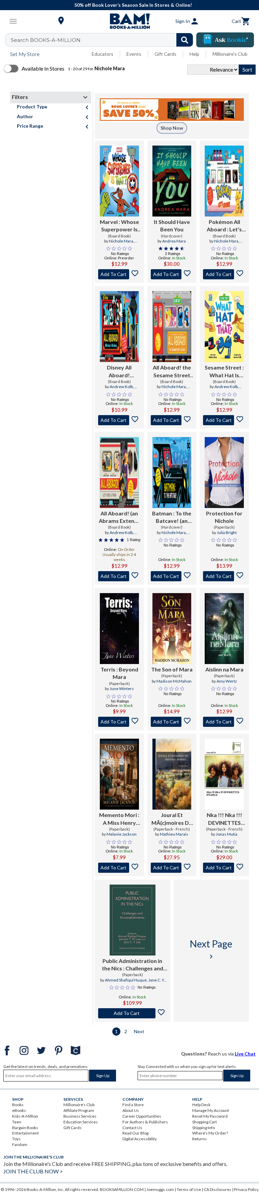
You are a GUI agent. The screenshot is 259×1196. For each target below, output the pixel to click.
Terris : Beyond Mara (119, 673)
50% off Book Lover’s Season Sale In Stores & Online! (133, 5)
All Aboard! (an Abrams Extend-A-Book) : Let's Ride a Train (119, 517)
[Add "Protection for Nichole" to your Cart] (224, 576)
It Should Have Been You (172, 225)
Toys (16, 1138)
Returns (199, 1138)
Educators (102, 54)
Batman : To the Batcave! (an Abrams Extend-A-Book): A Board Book (171, 517)
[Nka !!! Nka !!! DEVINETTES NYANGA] (224, 774)
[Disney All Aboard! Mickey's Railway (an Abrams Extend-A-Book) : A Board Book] (119, 326)
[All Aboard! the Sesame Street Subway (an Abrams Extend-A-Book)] (172, 326)
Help (194, 54)
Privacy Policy (246, 1189)
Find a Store (133, 1104)
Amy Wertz (227, 681)
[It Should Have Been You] (172, 181)
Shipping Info (203, 1127)
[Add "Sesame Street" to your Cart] (224, 420)
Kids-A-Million (25, 1116)
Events (133, 54)
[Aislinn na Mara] (224, 628)
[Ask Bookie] (225, 39)
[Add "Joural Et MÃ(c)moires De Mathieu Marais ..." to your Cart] (172, 868)
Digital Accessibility (139, 1138)
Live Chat (245, 1054)
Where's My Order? (210, 1133)
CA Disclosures (217, 1189)
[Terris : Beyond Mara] (119, 628)
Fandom (19, 1144)
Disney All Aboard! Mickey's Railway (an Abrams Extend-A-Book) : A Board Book (119, 371)
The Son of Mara (172, 669)
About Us (130, 1110)
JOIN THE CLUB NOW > (33, 1171)
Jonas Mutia (226, 834)
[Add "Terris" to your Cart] (119, 722)
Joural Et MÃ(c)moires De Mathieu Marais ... (171, 819)
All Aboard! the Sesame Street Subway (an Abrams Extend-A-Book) (171, 371)
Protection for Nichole (224, 517)
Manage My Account (210, 1110)
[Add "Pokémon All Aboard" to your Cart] (224, 274)
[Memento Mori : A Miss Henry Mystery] (119, 774)
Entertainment (25, 1133)
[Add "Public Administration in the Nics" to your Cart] (132, 1013)
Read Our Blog (135, 1133)
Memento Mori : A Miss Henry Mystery (119, 819)
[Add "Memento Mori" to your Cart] (119, 868)
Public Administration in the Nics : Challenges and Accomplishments (132, 965)
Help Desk (201, 1104)
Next (139, 1031)
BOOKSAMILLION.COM (122, 1189)
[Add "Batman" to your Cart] (172, 576)
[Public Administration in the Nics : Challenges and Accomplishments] (132, 920)
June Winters (122, 688)
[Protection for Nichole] (224, 472)
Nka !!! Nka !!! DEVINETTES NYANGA (224, 819)
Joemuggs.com (160, 1189)
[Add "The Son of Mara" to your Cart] (172, 722)
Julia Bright (227, 532)
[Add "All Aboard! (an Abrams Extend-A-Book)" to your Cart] (119, 576)
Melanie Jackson (122, 834)
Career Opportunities (141, 1116)
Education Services (80, 1121)
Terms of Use (189, 1189)
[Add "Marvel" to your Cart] (119, 274)
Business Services (79, 1116)
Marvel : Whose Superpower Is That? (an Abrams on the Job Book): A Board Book (119, 226)
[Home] (129, 21)
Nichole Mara (121, 241)
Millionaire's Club (230, 54)
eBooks (19, 1110)
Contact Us (132, 1127)
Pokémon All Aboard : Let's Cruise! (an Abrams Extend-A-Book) (224, 226)
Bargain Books (25, 1127)
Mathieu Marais (174, 834)
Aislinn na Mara (224, 669)
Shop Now (172, 128)
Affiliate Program (78, 1110)
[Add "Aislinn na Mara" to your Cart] (224, 722)
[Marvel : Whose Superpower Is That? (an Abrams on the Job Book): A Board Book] (119, 181)
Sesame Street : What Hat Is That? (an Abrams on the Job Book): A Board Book (224, 371)
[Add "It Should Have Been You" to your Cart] (172, 274)
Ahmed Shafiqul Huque (126, 980)
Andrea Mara (174, 241)
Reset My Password (210, 1116)
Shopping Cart (204, 1121)
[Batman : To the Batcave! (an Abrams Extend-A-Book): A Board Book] (172, 472)
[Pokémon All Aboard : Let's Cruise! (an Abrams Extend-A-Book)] (224, 181)
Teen (16, 1121)
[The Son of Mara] (172, 628)
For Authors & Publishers (145, 1121)
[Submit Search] (184, 40)
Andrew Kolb (121, 386)
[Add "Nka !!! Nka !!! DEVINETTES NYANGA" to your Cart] (224, 868)
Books (18, 1104)
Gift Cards (165, 54)
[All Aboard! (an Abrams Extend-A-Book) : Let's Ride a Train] (119, 472)
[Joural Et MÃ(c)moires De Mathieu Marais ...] (172, 774)
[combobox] (103, 39)
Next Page (211, 949)
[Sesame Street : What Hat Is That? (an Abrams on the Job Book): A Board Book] (224, 326)
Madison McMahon (174, 681)
